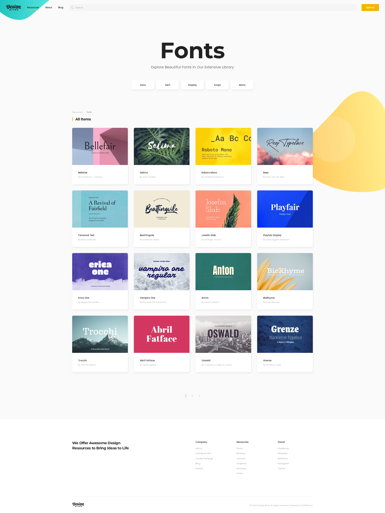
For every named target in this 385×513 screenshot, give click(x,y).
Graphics (241, 463)
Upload (370, 7)
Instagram (283, 463)
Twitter (281, 468)
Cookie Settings (204, 458)
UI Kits (240, 473)
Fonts (240, 448)
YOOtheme (307, 505)
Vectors (241, 458)
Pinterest (283, 453)
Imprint (199, 468)
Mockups (241, 468)
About (48, 7)
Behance (283, 458)
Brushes (241, 453)
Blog (60, 7)
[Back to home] (13, 8)
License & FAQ (203, 453)
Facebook (283, 448)
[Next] (199, 396)
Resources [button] (33, 7)
